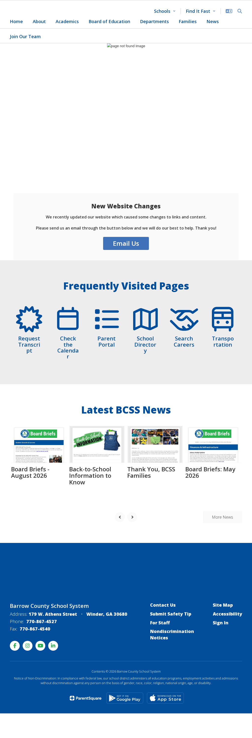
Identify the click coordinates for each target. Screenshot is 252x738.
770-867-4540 (35, 629)
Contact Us (163, 605)
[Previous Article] (120, 517)
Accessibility (227, 614)
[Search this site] (239, 11)
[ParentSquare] (85, 698)
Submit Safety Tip (170, 614)
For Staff (160, 623)
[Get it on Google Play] (124, 698)
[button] (165, 11)
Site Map (223, 605)
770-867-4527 (41, 621)
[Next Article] (132, 517)
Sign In (220, 623)
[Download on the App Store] (165, 698)
